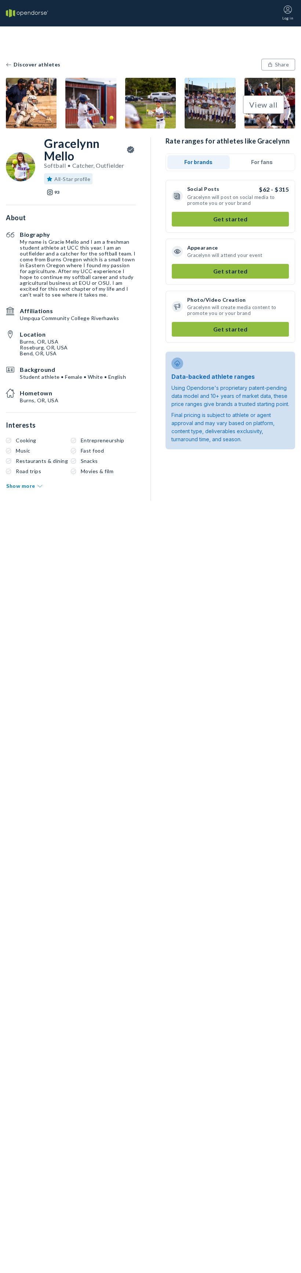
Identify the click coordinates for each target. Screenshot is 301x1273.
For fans (262, 162)
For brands (198, 162)
